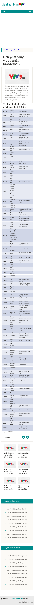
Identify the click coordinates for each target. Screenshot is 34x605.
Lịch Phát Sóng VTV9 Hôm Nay (17, 537)
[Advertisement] (17, 31)
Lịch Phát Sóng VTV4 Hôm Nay (17, 520)
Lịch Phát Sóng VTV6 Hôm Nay (17, 527)
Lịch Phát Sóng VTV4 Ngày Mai (17, 566)
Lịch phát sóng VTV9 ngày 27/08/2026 (9, 455)
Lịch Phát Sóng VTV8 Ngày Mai (17, 577)
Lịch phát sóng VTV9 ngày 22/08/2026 (23, 488)
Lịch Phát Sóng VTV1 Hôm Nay (17, 509)
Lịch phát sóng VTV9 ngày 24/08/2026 (23, 471)
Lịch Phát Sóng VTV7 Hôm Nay (17, 530)
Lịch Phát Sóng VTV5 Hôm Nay (17, 523)
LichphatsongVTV (16, 598)
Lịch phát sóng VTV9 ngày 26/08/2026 (23, 455)
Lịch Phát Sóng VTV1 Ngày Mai (17, 556)
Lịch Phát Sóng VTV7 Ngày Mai (17, 584)
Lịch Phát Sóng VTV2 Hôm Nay (17, 512)
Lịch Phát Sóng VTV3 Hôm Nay (17, 516)
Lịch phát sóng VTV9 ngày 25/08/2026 (9, 471)
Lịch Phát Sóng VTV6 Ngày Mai (17, 573)
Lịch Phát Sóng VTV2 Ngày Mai (17, 559)
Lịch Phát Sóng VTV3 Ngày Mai (17, 563)
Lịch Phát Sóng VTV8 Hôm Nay (17, 534)
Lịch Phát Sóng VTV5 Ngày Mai (17, 570)
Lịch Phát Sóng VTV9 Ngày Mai (17, 581)
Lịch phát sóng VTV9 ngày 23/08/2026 (9, 488)
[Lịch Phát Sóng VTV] (13, 4)
